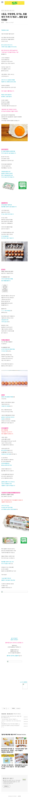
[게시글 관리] (8, 708)
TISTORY (15, 796)
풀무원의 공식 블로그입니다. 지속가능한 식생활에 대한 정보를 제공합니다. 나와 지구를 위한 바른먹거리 (11, 782)
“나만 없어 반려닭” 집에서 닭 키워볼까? (8, 719)
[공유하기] (6, 708)
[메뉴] (2, 2)
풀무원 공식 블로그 (8, 778)
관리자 (19, 796)
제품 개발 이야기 (10, 713)
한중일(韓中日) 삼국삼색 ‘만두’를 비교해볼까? (9, 723)
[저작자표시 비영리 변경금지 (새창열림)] (18, 708)
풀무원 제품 (4, 713)
